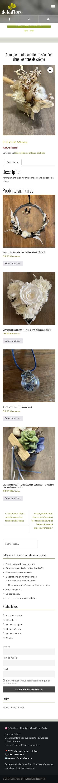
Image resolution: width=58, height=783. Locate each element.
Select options (12, 263)
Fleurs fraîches (13, 629)
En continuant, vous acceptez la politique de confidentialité (26, 682)
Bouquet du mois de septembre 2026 (24, 568)
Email (5, 669)
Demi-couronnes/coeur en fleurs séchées (29, 584)
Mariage (10, 638)
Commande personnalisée (19, 572)
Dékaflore (11, 620)
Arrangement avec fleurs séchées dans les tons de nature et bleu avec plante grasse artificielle (42, 520)
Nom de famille (10, 657)
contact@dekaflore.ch (20, 758)
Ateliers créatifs (14, 615)
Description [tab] (12, 162)
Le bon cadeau (13, 593)
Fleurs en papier (14, 589)
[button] (50, 70)
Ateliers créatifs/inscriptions (20, 564)
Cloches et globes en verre (21, 580)
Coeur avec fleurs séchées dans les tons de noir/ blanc (15, 517)
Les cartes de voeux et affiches (21, 598)
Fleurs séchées (13, 633)
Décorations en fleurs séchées (29, 152)
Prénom (6, 646)
